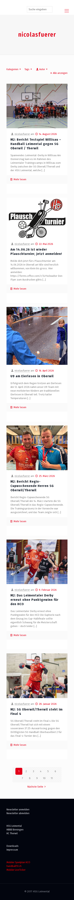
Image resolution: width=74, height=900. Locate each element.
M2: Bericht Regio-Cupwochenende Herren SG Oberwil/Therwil (32, 485)
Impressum (12, 849)
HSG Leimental (14, 825)
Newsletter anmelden (18, 809)
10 (44, 778)
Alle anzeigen (60, 73)
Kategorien (12, 69)
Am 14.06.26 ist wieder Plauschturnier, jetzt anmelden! (36, 251)
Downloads (13, 845)
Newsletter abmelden (18, 813)
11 (52, 778)
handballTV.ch (14, 866)
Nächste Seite (35, 786)
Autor (42, 69)
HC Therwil (12, 833)
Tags (26, 69)
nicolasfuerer (22, 134)
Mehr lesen (20, 179)
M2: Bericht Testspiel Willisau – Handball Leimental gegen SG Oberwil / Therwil (35, 143)
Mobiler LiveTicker (16, 869)
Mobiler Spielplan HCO (18, 862)
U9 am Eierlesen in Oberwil (32, 376)
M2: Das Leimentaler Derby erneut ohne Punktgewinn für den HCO (34, 599)
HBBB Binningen (15, 829)
